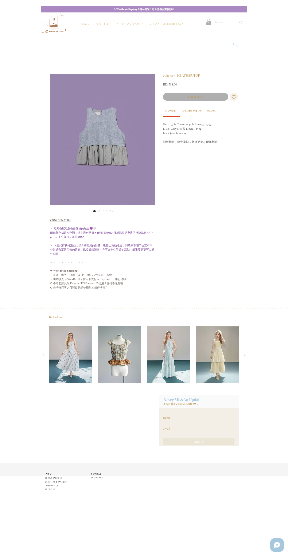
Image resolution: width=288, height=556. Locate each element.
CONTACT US (51, 486)
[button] (103, 23)
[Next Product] (244, 354)
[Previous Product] (43, 354)
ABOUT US (50, 489)
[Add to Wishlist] (234, 97)
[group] (144, 354)
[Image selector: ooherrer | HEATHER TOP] (94, 211)
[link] (171, 111)
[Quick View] (70, 354)
